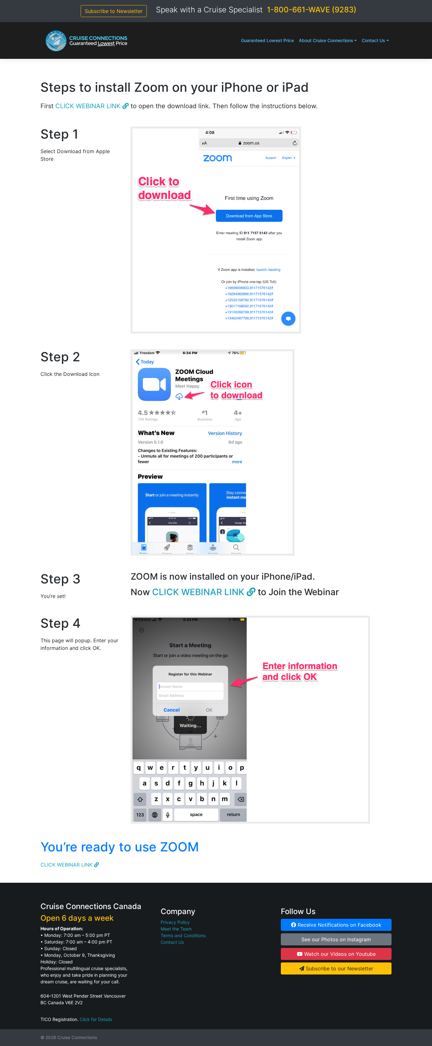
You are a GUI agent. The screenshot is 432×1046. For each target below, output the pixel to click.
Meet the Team (176, 928)
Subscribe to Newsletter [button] (114, 11)
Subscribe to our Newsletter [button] (338, 968)
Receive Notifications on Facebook (338, 925)
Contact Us (373, 40)
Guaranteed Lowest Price (267, 40)
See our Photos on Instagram (336, 939)
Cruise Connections (77, 1037)
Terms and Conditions (183, 935)
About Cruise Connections (326, 40)
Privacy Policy (175, 922)
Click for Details (96, 1019)
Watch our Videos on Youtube (339, 954)
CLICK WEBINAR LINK (88, 106)
